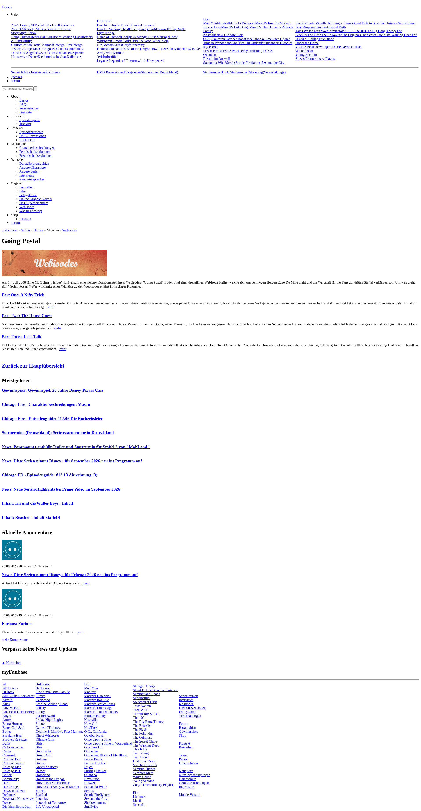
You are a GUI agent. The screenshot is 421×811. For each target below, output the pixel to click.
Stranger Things (342, 23)
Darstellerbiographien (34, 163)
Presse (183, 759)
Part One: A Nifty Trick (23, 295)
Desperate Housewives (18, 798)
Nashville (209, 35)
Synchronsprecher (31, 179)
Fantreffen (26, 187)
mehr (50, 307)
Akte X (16, 29)
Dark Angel (26, 53)
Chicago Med (29, 49)
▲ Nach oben (11, 663)
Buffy (28, 41)
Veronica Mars (352, 47)
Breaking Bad (71, 37)
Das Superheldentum (33, 203)
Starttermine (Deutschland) (159, 72)
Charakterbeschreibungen (37, 148)
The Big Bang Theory (381, 31)
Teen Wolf (320, 31)
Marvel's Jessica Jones (99, 704)
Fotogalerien (132, 72)
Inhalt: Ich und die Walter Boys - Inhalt (37, 503)
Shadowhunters (306, 23)
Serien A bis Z (21, 72)
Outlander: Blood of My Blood (105, 755)
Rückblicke (27, 140)
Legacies (103, 61)
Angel (23, 33)
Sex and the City (272, 62)
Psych (247, 51)
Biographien (187, 727)
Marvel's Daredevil (242, 23)
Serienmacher (28, 108)
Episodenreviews (31, 132)
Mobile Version (189, 795)
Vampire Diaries (331, 47)
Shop (182, 735)
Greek (118, 45)
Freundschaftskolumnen (35, 155)
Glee (140, 41)
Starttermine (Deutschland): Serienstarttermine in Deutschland (58, 432)
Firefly (143, 29)
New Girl (223, 35)
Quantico (209, 55)
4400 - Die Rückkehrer (58, 25)
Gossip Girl (44, 755)
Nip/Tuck (236, 35)
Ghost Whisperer (47, 735)
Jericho (102, 57)
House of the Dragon (135, 49)
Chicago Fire (62, 45)
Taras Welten (304, 31)
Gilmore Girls (120, 41)
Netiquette (186, 771)
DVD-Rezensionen (110, 72)
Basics (23, 100)
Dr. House (104, 21)
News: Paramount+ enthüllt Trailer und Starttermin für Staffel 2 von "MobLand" (76, 447)
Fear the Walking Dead (113, 29)
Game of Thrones (109, 37)
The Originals (351, 35)
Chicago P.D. (48, 49)
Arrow (31, 33)
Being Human (21, 37)
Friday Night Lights (49, 720)
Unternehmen (188, 763)
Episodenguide (29, 120)
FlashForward (158, 29)
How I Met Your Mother (167, 49)
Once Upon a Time (258, 39)
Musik (137, 800)
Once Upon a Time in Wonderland (108, 743)
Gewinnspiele (188, 731)
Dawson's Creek (45, 53)
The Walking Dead (398, 35)
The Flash (314, 35)
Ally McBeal (38, 29)
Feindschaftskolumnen (34, 152)
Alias (25, 29)
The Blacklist (142, 725)
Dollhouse (74, 57)
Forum (15, 81)
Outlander (257, 43)
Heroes (7, 7)
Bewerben (186, 747)
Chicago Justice (13, 763)
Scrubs (230, 62)
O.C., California (214, 39)
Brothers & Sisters (15, 739)
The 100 (360, 31)
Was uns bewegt (30, 211)
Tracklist (25, 124)
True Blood (326, 39)
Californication (21, 45)
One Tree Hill (241, 43)
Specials (16, 77)
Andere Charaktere (32, 167)
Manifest (223, 23)
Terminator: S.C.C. (341, 31)
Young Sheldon (306, 55)
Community (75, 49)
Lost (206, 19)
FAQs (23, 104)
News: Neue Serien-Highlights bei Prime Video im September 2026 (61, 489)
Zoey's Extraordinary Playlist (315, 59)
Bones (57, 37)
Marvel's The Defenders (266, 27)
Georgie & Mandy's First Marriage (145, 37)
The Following (331, 35)
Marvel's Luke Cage (235, 27)
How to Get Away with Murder (57, 787)
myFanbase (10, 230)
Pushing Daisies (262, 51)
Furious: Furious (17, 623)
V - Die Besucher (307, 47)
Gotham (108, 45)
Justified (112, 57)
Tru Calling (310, 39)
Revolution (211, 59)
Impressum (186, 787)
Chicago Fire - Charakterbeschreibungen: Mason (46, 404)
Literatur (139, 796)
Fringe (110, 33)
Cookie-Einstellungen (194, 783)
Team (183, 755)
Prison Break (212, 51)
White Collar (304, 51)
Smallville (324, 23)
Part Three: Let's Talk (21, 336)
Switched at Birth (334, 27)
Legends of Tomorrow (124, 61)
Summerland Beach (146, 694)
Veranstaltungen (275, 72)
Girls (133, 41)
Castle (36, 45)
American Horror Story (18, 712)
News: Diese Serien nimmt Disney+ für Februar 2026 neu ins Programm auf (70, 574)
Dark (14, 53)
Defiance (63, 53)
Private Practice (232, 51)
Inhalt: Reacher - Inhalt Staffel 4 (31, 517)
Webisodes (26, 207)
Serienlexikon (188, 696)
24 (13, 25)
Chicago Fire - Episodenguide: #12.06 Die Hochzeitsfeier (52, 418)
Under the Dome (307, 43)
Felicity (134, 29)
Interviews (38, 72)
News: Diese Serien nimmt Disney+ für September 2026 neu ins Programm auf (72, 461)
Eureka (136, 25)
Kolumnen (52, 72)
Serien (25, 230)
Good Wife (151, 41)
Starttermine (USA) (216, 72)
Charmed (46, 45)
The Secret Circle (373, 35)
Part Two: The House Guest (27, 315)
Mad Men (210, 23)
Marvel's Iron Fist (267, 23)
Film (22, 191)
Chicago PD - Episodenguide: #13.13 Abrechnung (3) (49, 475)
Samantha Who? (214, 62)
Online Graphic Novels (35, 199)
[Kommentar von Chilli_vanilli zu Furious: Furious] (12, 608)
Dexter (33, 57)
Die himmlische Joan (52, 57)
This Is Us (140, 749)
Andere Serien (29, 171)
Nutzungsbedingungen (194, 775)
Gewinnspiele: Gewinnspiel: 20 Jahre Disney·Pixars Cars (52, 390)
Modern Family (95, 716)
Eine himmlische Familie (114, 25)
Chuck (62, 49)
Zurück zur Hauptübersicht (33, 366)
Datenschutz (187, 779)
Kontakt (184, 743)
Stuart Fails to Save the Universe (375, 23)
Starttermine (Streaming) (247, 72)
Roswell (224, 59)
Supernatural (313, 27)
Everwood (148, 25)
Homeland (114, 49)
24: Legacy (22, 25)
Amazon (25, 219)
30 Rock (36, 25)
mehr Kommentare (15, 639)
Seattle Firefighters (248, 62)
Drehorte (25, 112)
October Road (235, 39)
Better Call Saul (42, 37)
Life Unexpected (152, 61)
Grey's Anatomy (133, 45)
